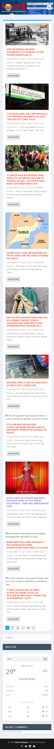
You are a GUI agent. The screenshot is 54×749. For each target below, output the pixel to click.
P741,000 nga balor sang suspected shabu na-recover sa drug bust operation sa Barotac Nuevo (27, 428)
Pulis (41, 389)
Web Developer (21, 742)
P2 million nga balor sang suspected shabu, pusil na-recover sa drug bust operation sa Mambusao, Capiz (26, 594)
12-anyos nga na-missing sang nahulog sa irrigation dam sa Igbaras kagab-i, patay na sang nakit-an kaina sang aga (26, 179)
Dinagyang (36, 510)
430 (28, 627)
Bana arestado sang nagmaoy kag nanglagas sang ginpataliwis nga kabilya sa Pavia (27, 545)
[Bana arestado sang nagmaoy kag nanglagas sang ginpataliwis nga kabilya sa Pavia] (27, 535)
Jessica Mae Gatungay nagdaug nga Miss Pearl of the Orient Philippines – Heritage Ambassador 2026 (28, 502)
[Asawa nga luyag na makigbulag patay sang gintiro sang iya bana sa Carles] (27, 230)
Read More (13, 75)
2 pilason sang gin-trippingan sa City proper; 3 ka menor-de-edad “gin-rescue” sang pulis (27, 116)
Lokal (42, 59)
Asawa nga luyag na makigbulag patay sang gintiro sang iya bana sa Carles (27, 255)
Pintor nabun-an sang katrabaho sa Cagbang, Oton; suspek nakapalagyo (25, 52)
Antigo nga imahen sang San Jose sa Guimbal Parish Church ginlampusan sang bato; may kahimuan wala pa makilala (27, 321)
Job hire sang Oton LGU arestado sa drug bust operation (27, 384)
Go (45, 659)
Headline (36, 59)
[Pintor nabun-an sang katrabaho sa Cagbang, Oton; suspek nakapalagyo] (27, 34)
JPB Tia (17, 59)
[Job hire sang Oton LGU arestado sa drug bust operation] (27, 367)
